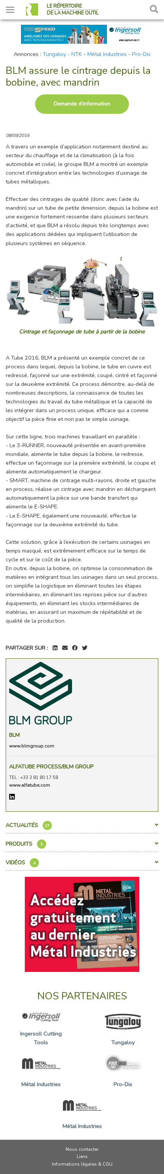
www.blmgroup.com (31, 746)
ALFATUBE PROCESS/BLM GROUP (51, 766)
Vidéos (20, 862)
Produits (24, 843)
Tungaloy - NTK (62, 54)
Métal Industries (107, 54)
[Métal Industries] (82, 924)
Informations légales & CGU (82, 1164)
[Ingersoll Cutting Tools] (82, 33)
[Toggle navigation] (10, 9)
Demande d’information (82, 103)
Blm (14, 735)
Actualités (28, 825)
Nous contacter (82, 1149)
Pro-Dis (141, 54)
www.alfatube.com (29, 785)
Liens (82, 1156)
